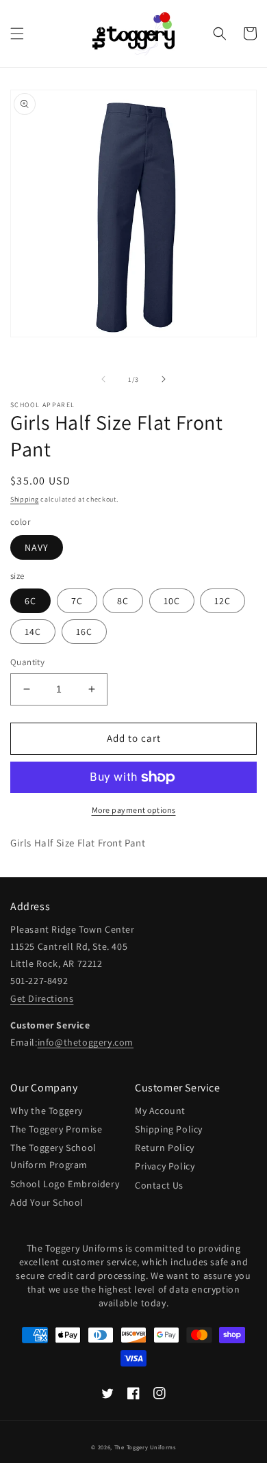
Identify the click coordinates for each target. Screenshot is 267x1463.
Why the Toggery (46, 1110)
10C (172, 601)
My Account (160, 1110)
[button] (17, 33)
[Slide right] (164, 379)
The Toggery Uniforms (145, 1447)
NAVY (37, 547)
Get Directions (41, 998)
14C (33, 631)
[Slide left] (103, 379)
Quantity (27, 662)
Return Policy (164, 1147)
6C (30, 601)
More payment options (134, 810)
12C (222, 601)
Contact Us (159, 1185)
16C (84, 631)
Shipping (24, 499)
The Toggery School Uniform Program (53, 1156)
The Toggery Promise (56, 1129)
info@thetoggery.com (86, 1042)
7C (77, 601)
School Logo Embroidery (64, 1184)
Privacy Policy (164, 1166)
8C (123, 601)
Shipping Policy (169, 1129)
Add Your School (47, 1202)
